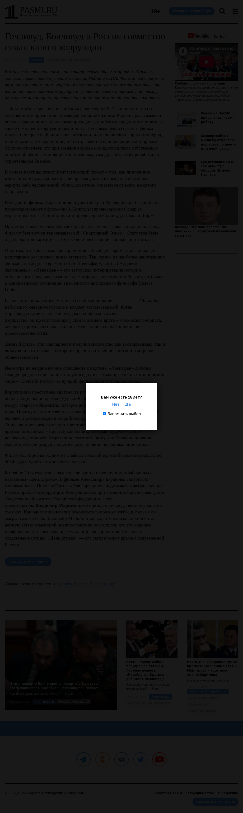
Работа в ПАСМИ (168, 793)
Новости (36, 60)
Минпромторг (198, 704)
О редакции (228, 793)
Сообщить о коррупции (191, 11)
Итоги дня (196, 691)
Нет (116, 404)
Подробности (217, 691)
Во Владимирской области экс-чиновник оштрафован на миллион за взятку (205, 231)
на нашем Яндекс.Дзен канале (83, 583)
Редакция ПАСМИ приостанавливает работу (217, 117)
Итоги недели (44, 701)
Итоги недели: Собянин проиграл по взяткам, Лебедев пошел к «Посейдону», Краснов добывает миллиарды (146, 670)
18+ (155, 11)
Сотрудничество (200, 793)
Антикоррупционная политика (69, 60)
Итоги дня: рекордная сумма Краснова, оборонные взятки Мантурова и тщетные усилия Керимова (212, 668)
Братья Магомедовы (203, 698)
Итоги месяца (160, 696)
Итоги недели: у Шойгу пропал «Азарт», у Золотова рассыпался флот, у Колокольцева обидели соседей (54, 685)
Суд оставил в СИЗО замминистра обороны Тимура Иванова (218, 168)
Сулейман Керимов (202, 710)
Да (128, 404)
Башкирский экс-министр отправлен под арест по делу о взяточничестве (218, 142)
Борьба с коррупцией (73, 701)
